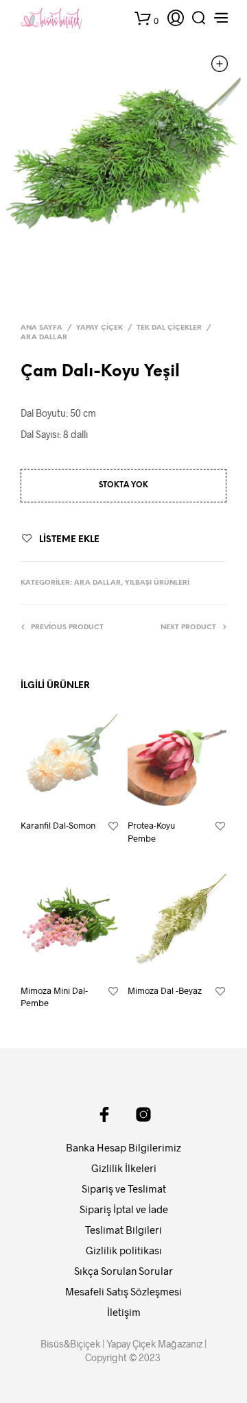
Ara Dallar (44, 337)
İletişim (124, 1312)
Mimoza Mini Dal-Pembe (54, 996)
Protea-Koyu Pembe (151, 831)
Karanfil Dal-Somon (58, 825)
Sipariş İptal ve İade (124, 1209)
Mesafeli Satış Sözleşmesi (123, 1291)
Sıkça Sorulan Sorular (123, 1271)
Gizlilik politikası (124, 1250)
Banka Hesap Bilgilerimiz (123, 1147)
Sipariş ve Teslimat (124, 1188)
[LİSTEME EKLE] (113, 826)
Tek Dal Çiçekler (169, 328)
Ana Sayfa (41, 328)
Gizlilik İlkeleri (123, 1168)
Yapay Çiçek (99, 328)
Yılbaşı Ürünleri (157, 583)
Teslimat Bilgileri (123, 1229)
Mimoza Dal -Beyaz (165, 990)
